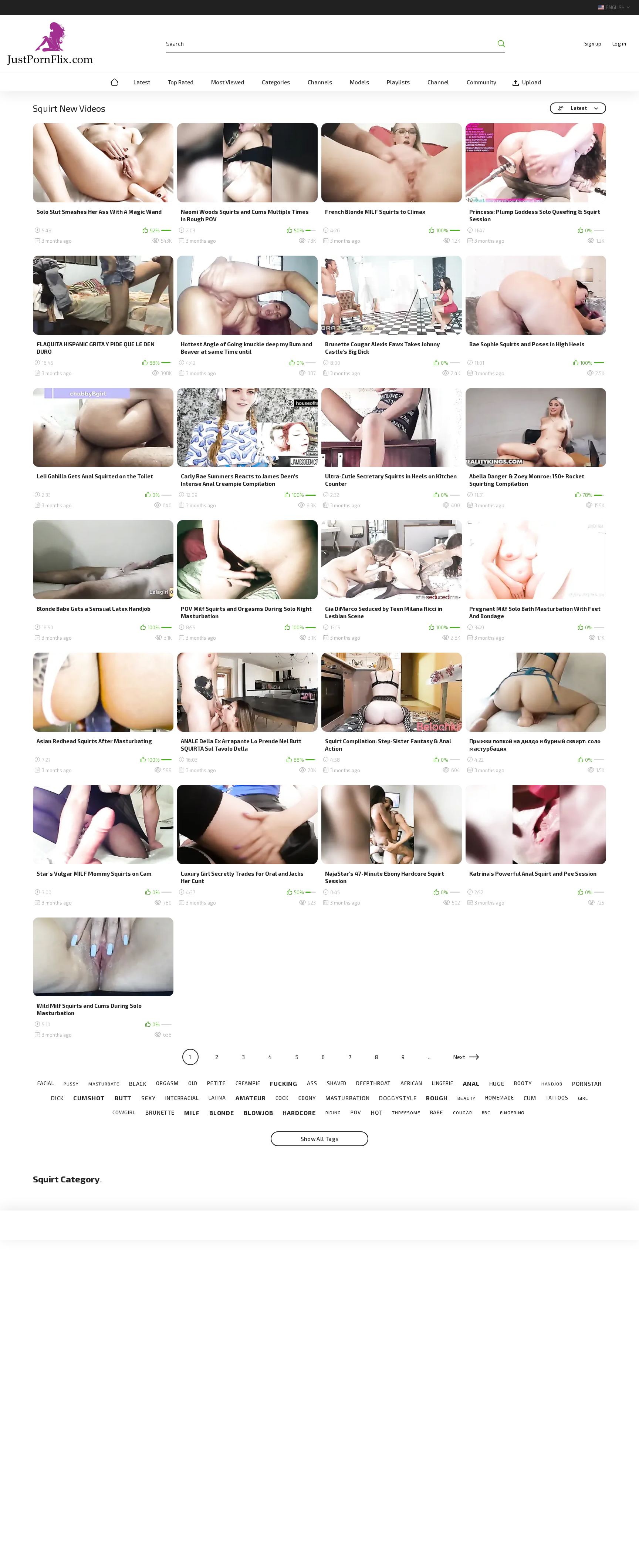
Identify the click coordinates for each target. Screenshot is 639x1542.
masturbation (347, 1098)
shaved (336, 1083)
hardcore (299, 1112)
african (411, 1083)
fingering (512, 1112)
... (430, 1057)
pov (356, 1112)
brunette (160, 1112)
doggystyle (397, 1098)
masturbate (103, 1083)
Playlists (398, 82)
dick (57, 1098)
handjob (551, 1083)
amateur (251, 1097)
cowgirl (124, 1112)
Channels (320, 82)
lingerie (442, 1083)
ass (312, 1083)
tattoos (557, 1098)
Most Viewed (227, 82)
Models (359, 82)
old (193, 1083)
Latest (141, 82)
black (138, 1083)
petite (216, 1083)
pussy (71, 1083)
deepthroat (373, 1083)
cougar (462, 1112)
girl (583, 1098)
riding (333, 1112)
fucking (283, 1083)
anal (471, 1083)
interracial (182, 1098)
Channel (438, 82)
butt (123, 1097)
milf (192, 1112)
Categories (276, 82)
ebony (307, 1098)
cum (530, 1098)
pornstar (587, 1083)
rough (437, 1097)
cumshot (89, 1097)
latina (217, 1098)
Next (459, 1057)
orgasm (167, 1083)
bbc (486, 1112)
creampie (248, 1083)
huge (497, 1083)
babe (437, 1112)
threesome (406, 1112)
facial (45, 1083)
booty (523, 1083)
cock (282, 1098)
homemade (499, 1098)
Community (481, 82)
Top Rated (180, 82)
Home (114, 82)
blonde (221, 1112)
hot (377, 1112)
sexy (148, 1098)
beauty (466, 1098)
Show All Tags (320, 1138)
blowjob (258, 1112)
